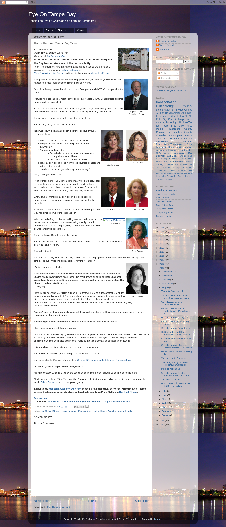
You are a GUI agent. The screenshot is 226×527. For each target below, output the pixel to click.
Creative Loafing (164, 216)
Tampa (181, 119)
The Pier (187, 159)
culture (169, 170)
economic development (173, 168)
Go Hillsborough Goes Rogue (175, 328)
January (166, 415)
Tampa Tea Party (175, 176)
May (164, 399)
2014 (162, 420)
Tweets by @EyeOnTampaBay (171, 91)
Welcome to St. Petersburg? (175, 358)
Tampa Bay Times (165, 212)
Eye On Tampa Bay (52, 14)
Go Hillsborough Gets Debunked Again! (171, 303)
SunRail (179, 173)
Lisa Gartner (58, 73)
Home (37, 30)
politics (180, 135)
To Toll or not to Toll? (171, 379)
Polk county (161, 173)
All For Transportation (168, 112)
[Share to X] (81, 406)
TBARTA (173, 116)
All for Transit (186, 170)
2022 (162, 240)
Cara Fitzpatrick (42, 73)
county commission (174, 153)
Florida (178, 147)
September (167, 284)
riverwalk (169, 179)
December (167, 271)
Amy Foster (166, 122)
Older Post (142, 500)
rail (172, 109)
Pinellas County (183, 109)
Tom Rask (164, 49)
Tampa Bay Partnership (180, 150)
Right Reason (162, 198)
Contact (81, 30)
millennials (171, 173)
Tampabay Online (164, 209)
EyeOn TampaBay (168, 41)
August (165, 288)
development (162, 150)
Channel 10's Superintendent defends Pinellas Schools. (104, 360)
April (164, 403)
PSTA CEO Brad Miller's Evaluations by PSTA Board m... (175, 311)
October (166, 280)
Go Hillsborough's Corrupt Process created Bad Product (176, 346)
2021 (162, 244)
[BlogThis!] (78, 406)
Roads (159, 144)
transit (159, 109)
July (164, 391)
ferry (166, 144)
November (167, 275)
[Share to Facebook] (84, 406)
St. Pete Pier (185, 141)
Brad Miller (178, 125)
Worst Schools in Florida (120, 411)
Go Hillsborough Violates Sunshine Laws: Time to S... (176, 374)
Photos (49, 30)
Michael (95, 73)
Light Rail (178, 122)
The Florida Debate (165, 194)
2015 (162, 268)
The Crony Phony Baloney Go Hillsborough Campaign (175, 363)
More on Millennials (170, 369)
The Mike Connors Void (172, 291)
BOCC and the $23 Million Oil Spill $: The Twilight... (175, 384)
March (165, 407)
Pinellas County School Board (92, 411)
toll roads (188, 176)
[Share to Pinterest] (87, 406)
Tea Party (188, 173)
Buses (173, 135)
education (176, 170)
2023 (162, 236)
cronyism (187, 147)
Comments (165, 78)
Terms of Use (65, 30)
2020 (162, 248)
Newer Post (41, 500)
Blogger (158, 519)
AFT (183, 112)
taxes (186, 156)
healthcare (174, 159)
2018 (162, 256)
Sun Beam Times (164, 201)
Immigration (161, 176)
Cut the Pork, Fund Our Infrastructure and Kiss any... (176, 333)
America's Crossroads (166, 190)
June (164, 395)
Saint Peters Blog (164, 205)
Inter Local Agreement (174, 162)
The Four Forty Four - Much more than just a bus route (175, 296)
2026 (162, 227)
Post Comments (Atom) (58, 507)
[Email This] (75, 406)
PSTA (166, 109)
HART (183, 116)
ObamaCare (172, 164)
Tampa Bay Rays (174, 156)
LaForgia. (104, 73)
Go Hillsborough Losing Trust (175, 317)
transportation (166, 102)
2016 (162, 264)
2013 (162, 424)
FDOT (173, 141)
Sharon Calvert (166, 45)
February (166, 411)
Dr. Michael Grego (50, 411)
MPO (158, 153)
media (159, 162)
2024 (162, 231)
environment (160, 179)
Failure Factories (69, 70)
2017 (162, 260)
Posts (163, 73)
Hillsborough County (174, 106)
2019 (162, 252)
